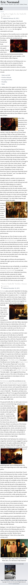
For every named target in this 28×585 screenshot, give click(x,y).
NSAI (19, 295)
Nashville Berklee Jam (11, 240)
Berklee (2, 291)
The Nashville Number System (14, 107)
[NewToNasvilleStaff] (14, 548)
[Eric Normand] (14, 3)
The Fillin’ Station (7, 29)
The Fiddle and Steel (14, 360)
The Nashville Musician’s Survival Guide (15, 383)
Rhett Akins (13, 420)
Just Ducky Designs (16, 583)
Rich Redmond (4, 381)
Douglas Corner (23, 362)
